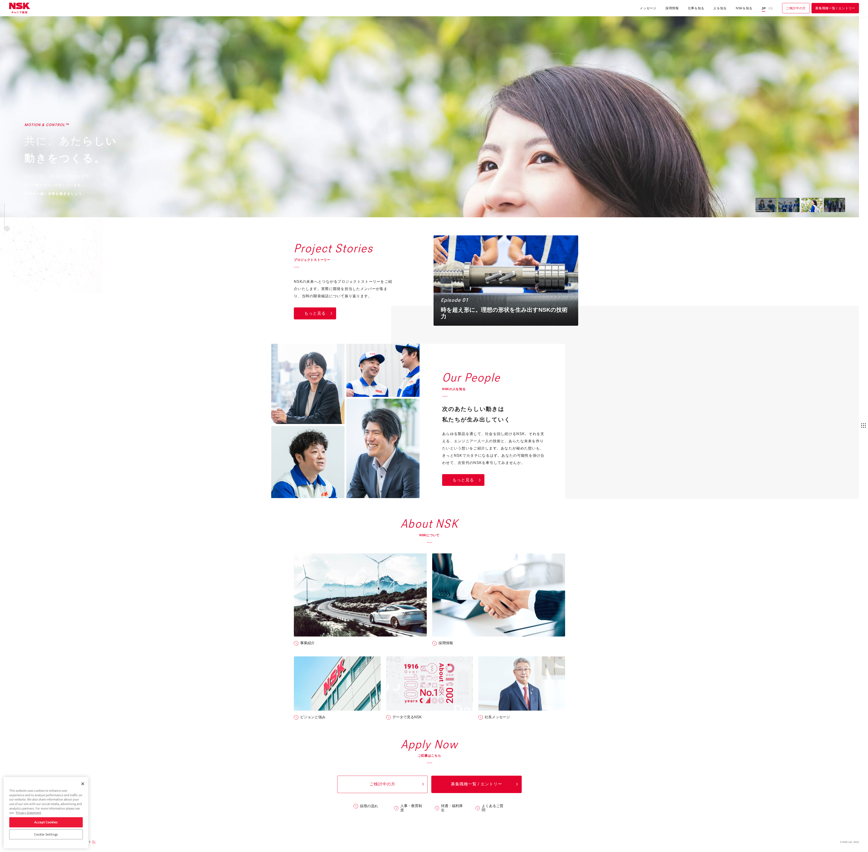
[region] (46, 812)
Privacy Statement (28, 812)
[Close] (83, 784)
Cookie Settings (46, 834)
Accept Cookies (45, 822)
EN (771, 8)
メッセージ (648, 8)
